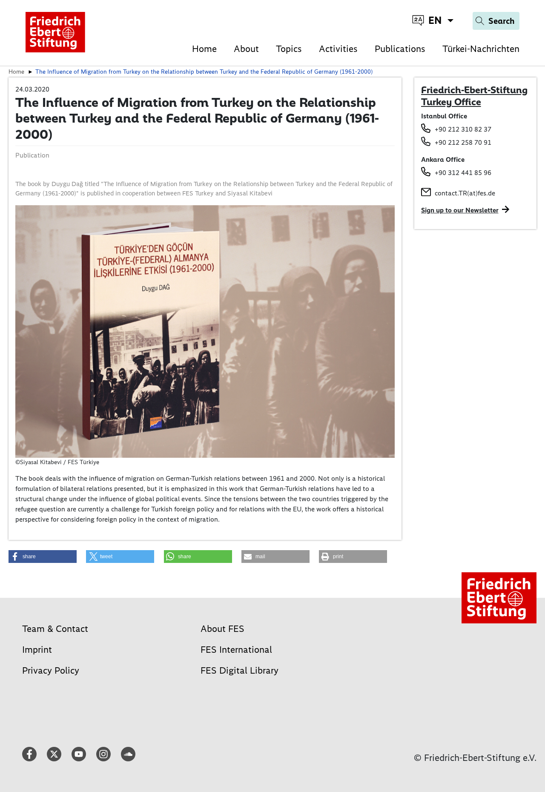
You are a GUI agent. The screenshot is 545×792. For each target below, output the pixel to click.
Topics (289, 49)
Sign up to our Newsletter (460, 210)
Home (204, 49)
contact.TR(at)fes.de (465, 193)
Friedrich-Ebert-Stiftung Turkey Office (474, 96)
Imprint (37, 649)
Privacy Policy (50, 670)
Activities (338, 49)
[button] (43, 556)
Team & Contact (55, 628)
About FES (222, 628)
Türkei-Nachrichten (480, 49)
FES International (236, 649)
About (246, 49)
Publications (400, 49)
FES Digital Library (239, 670)
